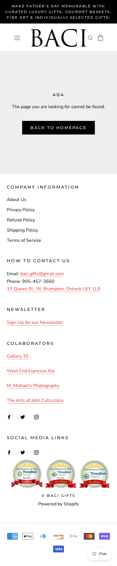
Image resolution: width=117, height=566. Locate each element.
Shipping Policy (22, 230)
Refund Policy (21, 220)
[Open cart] (100, 37)
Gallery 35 (18, 356)
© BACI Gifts (58, 495)
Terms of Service (24, 240)
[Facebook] (9, 416)
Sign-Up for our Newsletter (35, 322)
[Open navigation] (17, 37)
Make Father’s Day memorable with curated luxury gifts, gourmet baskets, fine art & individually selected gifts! (58, 12)
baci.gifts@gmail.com (42, 274)
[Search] (90, 37)
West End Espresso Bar (31, 371)
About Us (16, 200)
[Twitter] (22, 416)
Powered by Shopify (58, 504)
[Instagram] (36, 416)
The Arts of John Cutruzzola (35, 400)
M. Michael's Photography (33, 386)
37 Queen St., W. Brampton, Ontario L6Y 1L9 (53, 289)
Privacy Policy (21, 210)
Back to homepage (58, 127)
